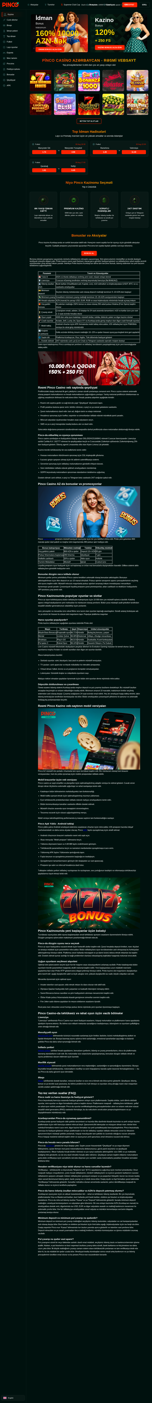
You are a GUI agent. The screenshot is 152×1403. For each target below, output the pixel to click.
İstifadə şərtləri (44, 1051)
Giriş (144, 5)
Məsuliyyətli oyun (45, 1036)
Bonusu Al (89, 253)
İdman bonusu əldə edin (50, 49)
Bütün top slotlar (89, 121)
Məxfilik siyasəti (44, 1066)
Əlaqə (40, 1081)
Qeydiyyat (129, 5)
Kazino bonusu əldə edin (110, 47)
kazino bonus (49, 539)
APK (85, 830)
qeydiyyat (50, 1146)
